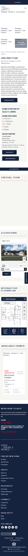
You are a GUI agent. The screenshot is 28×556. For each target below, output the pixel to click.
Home (2, 52)
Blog (2, 516)
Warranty (4, 508)
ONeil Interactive (20, 551)
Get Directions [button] (10, 158)
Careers (3, 481)
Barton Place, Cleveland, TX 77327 (11, 61)
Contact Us (4, 502)
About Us (4, 473)
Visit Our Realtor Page (8, 431)
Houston (3, 459)
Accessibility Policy (15, 540)
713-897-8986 (6, 422)
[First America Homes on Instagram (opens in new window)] (5, 527)
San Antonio (5, 462)
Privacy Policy (19, 538)
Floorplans (4, 464)
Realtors (3, 505)
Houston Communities (11, 52)
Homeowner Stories (7, 478)
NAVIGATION (15, 169)
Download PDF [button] (9, 100)
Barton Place (21, 52)
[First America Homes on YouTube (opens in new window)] (9, 527)
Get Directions (6, 63)
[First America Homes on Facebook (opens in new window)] (2, 527)
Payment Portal (9, 538)
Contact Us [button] (9, 152)
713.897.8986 (6, 136)
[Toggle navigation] (25, 8)
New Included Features (18, 2)
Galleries (4, 475)
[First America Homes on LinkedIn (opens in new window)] (12, 527)
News (3, 518)
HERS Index (4, 494)
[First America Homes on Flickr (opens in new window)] (16, 527)
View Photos (20, 371)
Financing (4, 489)
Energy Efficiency (6, 491)
